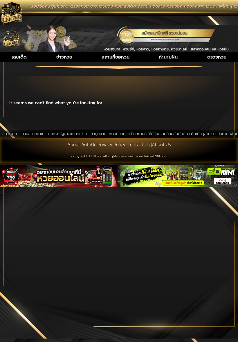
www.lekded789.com (151, 156)
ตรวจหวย (216, 57)
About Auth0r (81, 144)
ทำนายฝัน (168, 57)
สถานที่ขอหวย (115, 57)
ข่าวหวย (64, 57)
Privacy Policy (111, 144)
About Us (161, 144)
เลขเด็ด (19, 57)
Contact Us (138, 144)
